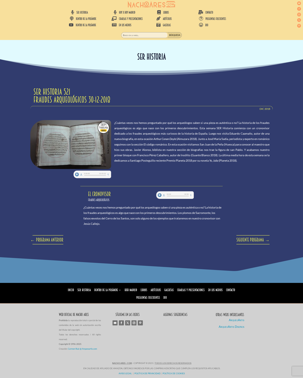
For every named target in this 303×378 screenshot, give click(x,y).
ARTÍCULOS (167, 19)
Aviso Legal (125, 373)
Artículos (156, 290)
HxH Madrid (131, 290)
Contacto (230, 290)
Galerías (169, 290)
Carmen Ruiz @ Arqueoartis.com (82, 349)
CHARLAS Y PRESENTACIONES (131, 19)
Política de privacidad (147, 373)
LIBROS (166, 12)
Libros (144, 290)
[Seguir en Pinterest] (299, 26)
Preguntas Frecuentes (148, 297)
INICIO (71, 290)
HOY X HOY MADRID (127, 12)
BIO (206, 25)
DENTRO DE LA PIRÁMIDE (86, 19)
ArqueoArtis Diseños (231, 326)
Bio (165, 297)
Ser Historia (84, 290)
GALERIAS (167, 25)
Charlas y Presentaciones (191, 290)
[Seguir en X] (299, 20)
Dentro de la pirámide (106, 290)
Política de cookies (174, 373)
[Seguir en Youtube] (299, 3)
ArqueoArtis (236, 320)
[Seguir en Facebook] (299, 9)
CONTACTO (209, 12)
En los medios (215, 290)
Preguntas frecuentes (215, 19)
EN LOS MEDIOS (125, 25)
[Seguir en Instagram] (299, 14)
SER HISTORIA (82, 12)
